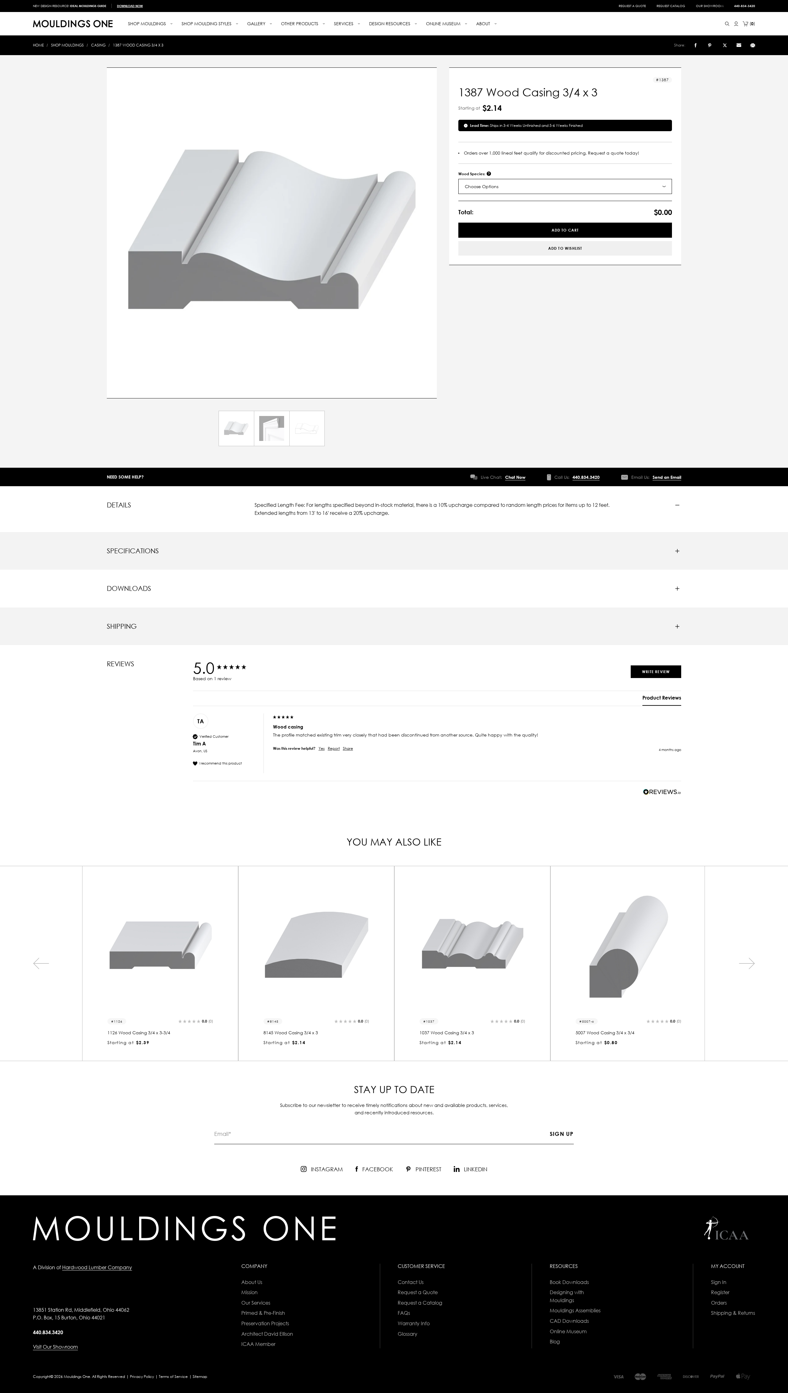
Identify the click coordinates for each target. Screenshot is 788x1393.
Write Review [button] (656, 671)
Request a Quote (632, 6)
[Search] (727, 24)
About (483, 23)
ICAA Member (258, 1344)
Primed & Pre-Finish (263, 1313)
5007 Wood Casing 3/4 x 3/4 (605, 1032)
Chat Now (515, 477)
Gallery (257, 23)
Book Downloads (569, 1282)
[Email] (738, 45)
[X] (725, 45)
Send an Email (667, 477)
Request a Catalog (420, 1303)
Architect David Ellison (267, 1334)
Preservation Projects (265, 1323)
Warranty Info (414, 1323)
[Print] (752, 45)
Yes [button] (322, 748)
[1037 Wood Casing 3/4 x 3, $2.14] (472, 946)
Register (720, 1292)
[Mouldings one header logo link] (73, 23)
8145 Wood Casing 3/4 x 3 (290, 1032)
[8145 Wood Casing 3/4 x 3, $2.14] (316, 946)
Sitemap (200, 1376)
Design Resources (390, 23)
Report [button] (334, 748)
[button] (195, 1022)
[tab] (661, 700)
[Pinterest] (710, 45)
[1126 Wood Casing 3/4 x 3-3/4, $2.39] (160, 946)
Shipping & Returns (733, 1313)
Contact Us (411, 1282)
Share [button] (348, 748)
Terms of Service (173, 1376)
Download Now (130, 6)
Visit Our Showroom (55, 1347)
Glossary (407, 1334)
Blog (555, 1341)
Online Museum (568, 1331)
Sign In (718, 1282)
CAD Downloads (569, 1321)
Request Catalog (671, 6)
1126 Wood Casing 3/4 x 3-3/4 (138, 1032)
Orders (719, 1303)
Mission (249, 1292)
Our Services (255, 1303)
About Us (251, 1282)
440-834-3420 (744, 6)
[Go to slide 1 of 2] (41, 963)
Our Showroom (709, 6)
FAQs (404, 1313)
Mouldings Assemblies (575, 1310)
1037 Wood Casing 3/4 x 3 (447, 1032)
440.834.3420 (586, 477)
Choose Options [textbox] (481, 186)
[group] (231, 668)
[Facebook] (695, 45)
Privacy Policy (142, 1376)
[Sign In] (736, 24)
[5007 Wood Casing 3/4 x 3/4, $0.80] (628, 946)
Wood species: (472, 174)
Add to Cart (565, 230)
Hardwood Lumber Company (97, 1267)
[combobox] (565, 186)
